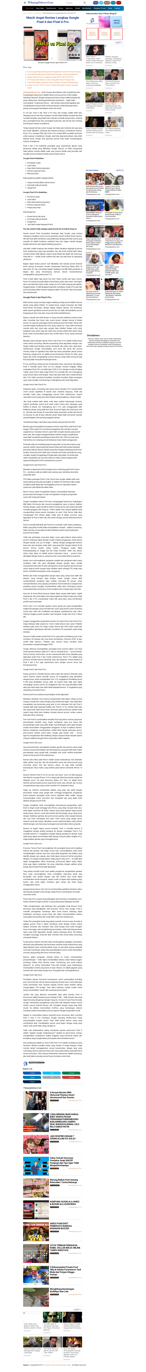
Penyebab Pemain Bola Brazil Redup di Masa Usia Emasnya (113, 214)
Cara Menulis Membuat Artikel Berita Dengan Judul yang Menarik (52, 74)
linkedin (113, 2)
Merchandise (86, 8)
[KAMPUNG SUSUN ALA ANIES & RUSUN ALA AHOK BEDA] (36, 1209)
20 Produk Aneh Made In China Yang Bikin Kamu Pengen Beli (50, 80)
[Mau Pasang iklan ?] (92, 39)
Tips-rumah (30, 8)
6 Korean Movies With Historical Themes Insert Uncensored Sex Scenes (62, 1095)
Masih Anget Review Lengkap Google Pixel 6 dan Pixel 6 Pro (50, 77)
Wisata (77, 8)
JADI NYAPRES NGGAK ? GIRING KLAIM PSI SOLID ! (63, 1137)
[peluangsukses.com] (92, 27)
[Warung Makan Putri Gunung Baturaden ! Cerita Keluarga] (36, 1188)
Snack (110, 8)
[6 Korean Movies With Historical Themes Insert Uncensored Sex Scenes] (36, 1100)
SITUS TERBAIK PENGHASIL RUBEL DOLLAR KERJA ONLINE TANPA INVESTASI (65, 1248)
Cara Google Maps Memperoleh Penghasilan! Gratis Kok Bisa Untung (54, 72)
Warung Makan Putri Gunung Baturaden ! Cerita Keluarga (64, 1181)
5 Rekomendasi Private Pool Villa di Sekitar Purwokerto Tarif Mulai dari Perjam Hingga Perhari (65, 1271)
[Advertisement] (14, 35)
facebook (95, 2)
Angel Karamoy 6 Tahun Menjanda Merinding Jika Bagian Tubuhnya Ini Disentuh (114, 294)
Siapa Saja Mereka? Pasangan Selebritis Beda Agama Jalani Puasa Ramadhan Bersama (93, 242)
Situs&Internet (51, 8)
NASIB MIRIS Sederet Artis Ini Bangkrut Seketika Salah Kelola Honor (94, 215)
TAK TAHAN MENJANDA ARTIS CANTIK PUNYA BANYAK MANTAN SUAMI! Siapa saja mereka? (112, 270)
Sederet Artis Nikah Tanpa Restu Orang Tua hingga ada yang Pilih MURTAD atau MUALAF (114, 242)
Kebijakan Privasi (100, 8)
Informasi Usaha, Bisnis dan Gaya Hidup (57, 1365)
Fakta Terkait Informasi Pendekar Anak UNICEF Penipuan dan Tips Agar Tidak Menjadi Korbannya (64, 1162)
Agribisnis (69, 8)
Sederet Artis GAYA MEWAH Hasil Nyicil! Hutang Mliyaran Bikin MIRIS (113, 189)
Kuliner (60, 8)
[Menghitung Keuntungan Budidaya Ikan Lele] (36, 1297)
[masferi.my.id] (117, 27)
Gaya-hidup (40, 8)
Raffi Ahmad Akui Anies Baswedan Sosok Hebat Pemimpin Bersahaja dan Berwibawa (95, 189)
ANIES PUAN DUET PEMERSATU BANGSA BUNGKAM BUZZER (61, 1226)
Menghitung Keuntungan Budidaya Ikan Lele (62, 1290)
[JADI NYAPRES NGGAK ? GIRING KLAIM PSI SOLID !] (36, 1144)
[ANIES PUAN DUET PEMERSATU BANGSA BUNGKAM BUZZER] (36, 1231)
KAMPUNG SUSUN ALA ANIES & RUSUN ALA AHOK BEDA (64, 1202)
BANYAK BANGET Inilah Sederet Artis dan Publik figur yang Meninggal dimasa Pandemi (94, 269)
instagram (107, 2)
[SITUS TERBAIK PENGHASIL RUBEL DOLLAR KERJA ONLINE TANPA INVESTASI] (36, 1253)
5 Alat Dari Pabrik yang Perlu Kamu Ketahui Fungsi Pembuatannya (52, 82)
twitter (101, 2)
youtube (119, 2)
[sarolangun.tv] (104, 27)
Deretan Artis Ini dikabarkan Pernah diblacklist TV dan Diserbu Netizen (93, 294)
